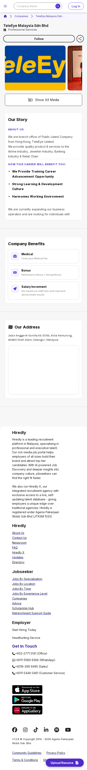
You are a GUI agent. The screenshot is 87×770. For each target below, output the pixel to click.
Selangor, (39, 340)
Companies (21, 16)
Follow (39, 39)
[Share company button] (80, 38)
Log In (76, 6)
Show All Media (47, 100)
